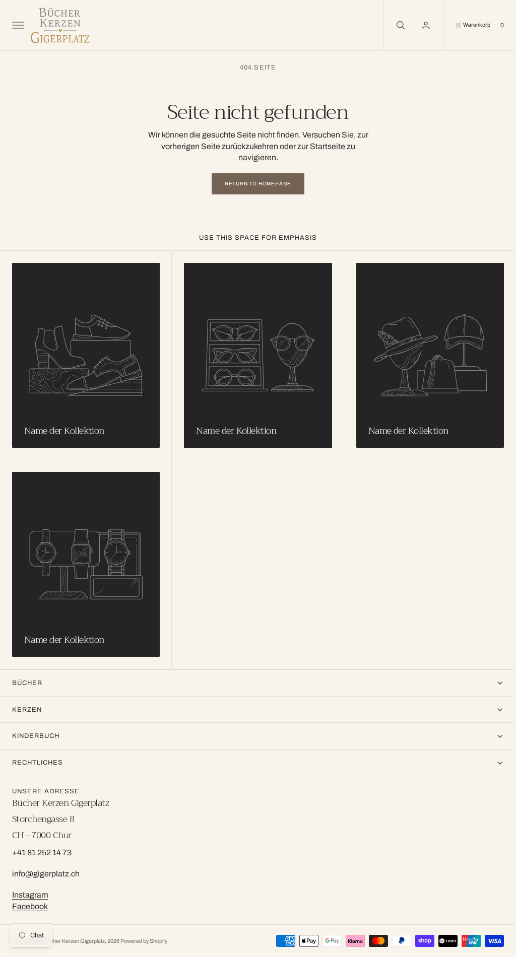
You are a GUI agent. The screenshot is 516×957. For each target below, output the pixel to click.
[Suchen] (392, 25)
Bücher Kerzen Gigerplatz (74, 940)
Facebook (30, 906)
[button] (17, 25)
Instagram (30, 895)
